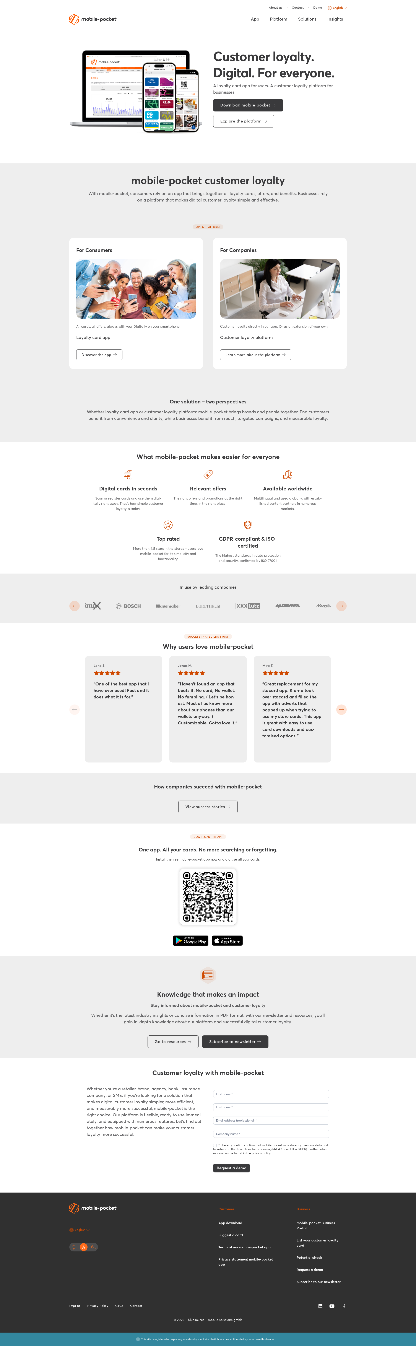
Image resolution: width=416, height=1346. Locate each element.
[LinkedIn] (320, 1306)
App (255, 19)
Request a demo (231, 1167)
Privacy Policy (97, 1306)
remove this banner (263, 1339)
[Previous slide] (74, 606)
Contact (298, 8)
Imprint (74, 1306)
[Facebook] (344, 1306)
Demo (317, 8)
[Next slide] (341, 606)
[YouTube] (332, 1306)
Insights (335, 19)
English (338, 8)
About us (276, 8)
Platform (278, 19)
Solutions (307, 19)
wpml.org (176, 1339)
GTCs (119, 1306)
